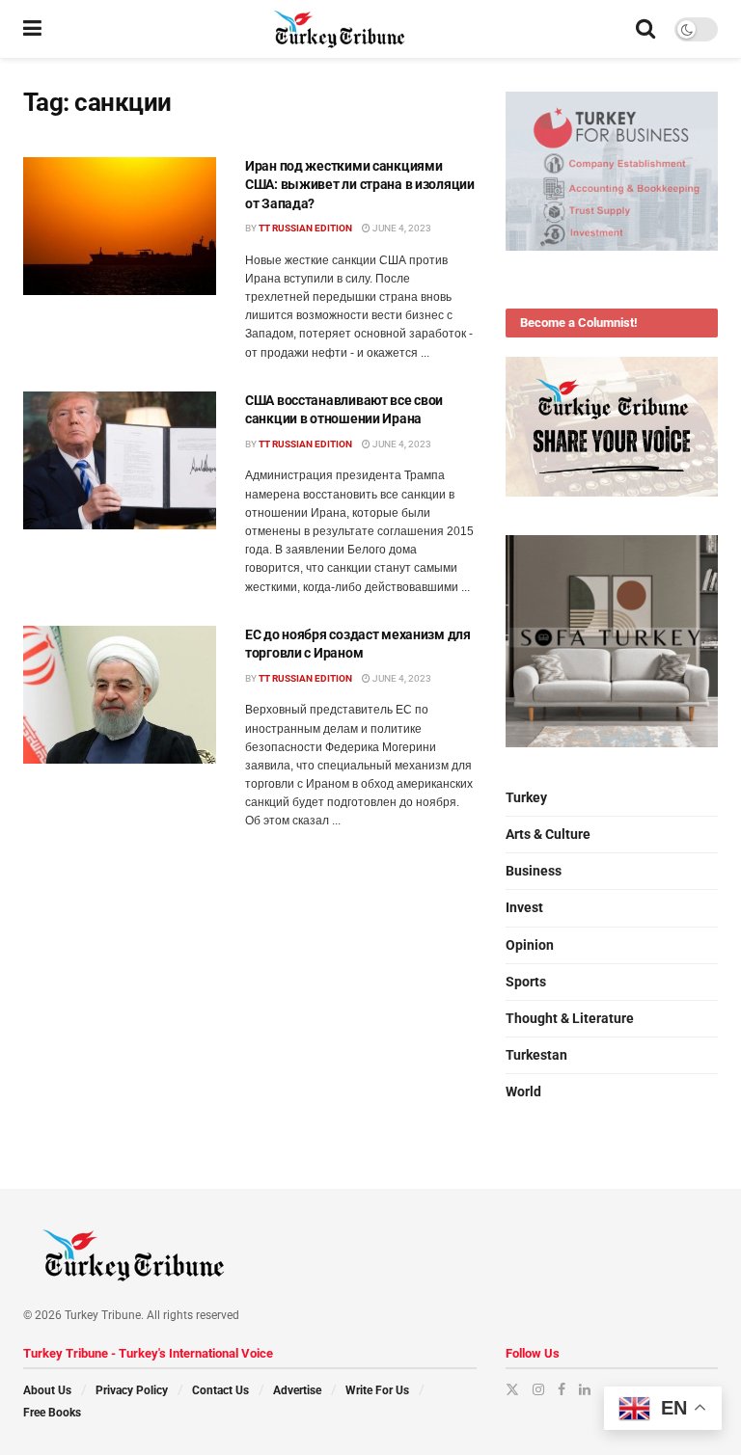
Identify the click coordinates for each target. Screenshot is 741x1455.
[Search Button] (645, 29)
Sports (526, 981)
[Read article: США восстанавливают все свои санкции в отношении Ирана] (119, 460)
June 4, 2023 (400, 228)
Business (534, 870)
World (523, 1091)
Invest (524, 907)
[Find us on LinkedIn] (584, 1389)
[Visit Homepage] (339, 29)
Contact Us (220, 1390)
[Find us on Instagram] (538, 1389)
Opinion (530, 945)
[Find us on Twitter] (512, 1389)
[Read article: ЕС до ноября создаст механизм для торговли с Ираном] (119, 695)
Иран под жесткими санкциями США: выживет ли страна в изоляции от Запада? (360, 184)
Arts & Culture (548, 834)
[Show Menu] (32, 29)
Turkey (526, 797)
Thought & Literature (570, 1018)
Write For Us (377, 1390)
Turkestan (536, 1055)
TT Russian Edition (305, 228)
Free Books (52, 1412)
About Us (47, 1390)
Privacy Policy (132, 1390)
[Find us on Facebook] (561, 1389)
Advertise (297, 1390)
